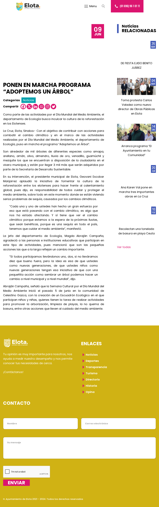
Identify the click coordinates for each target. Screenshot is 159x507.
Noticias (28, 100)
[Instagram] (47, 106)
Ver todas (124, 247)
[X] (29, 106)
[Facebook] (23, 106)
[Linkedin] (35, 106)
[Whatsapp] (41, 106)
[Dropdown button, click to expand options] (105, 6)
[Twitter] (53, 106)
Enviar (16, 482)
